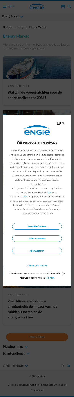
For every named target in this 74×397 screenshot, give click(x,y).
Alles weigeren (37, 251)
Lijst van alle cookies (37, 266)
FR (58, 123)
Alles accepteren (37, 238)
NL (63, 123)
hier (49, 192)
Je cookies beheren (37, 226)
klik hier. (50, 278)
